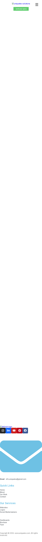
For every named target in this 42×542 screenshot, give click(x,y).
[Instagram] (3, 430)
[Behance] (8, 430)
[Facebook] (25, 430)
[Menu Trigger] (37, 4)
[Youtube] (14, 430)
